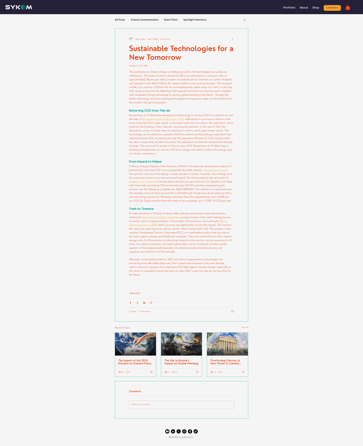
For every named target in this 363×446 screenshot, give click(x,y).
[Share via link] (151, 302)
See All (245, 327)
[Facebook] (190, 431)
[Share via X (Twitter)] (137, 302)
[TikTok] (196, 431)
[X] (179, 431)
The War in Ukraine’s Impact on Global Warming (181, 362)
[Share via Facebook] (130, 302)
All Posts (120, 19)
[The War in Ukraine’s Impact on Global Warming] (181, 344)
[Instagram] (184, 431)
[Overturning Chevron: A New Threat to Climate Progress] (227, 344)
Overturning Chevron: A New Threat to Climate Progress (225, 362)
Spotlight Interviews (194, 19)
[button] (347, 7)
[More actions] (232, 39)
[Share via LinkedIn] (144, 302)
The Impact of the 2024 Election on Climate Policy (134, 362)
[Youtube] (167, 431)
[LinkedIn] (173, 431)
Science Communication (144, 19)
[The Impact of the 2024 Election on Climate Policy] (135, 344)
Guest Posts (171, 19)
